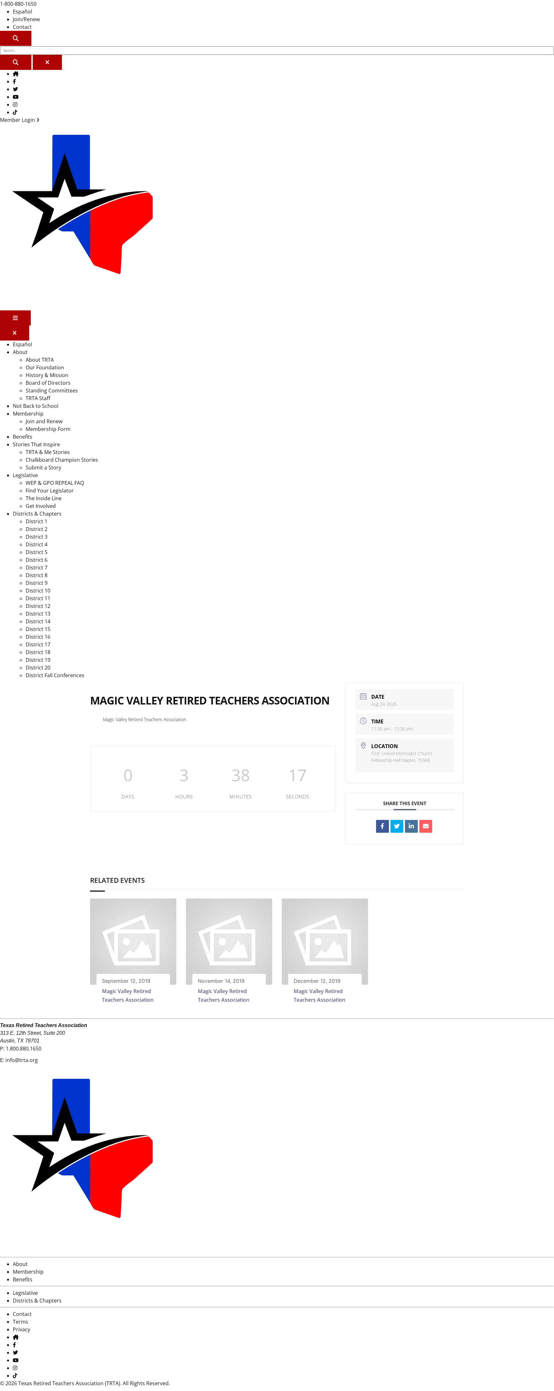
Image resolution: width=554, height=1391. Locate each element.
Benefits (22, 436)
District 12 (38, 606)
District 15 (38, 629)
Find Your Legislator (50, 490)
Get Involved (41, 506)
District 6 (36, 559)
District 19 (38, 659)
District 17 (38, 644)
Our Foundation (45, 367)
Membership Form (48, 429)
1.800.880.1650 (23, 1048)
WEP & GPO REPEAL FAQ (55, 482)
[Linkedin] (411, 826)
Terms (20, 1321)
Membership (28, 413)
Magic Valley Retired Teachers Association (144, 719)
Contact (22, 26)
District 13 (38, 613)
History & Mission (47, 375)
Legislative (25, 475)
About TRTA (40, 359)
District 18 (38, 652)
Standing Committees (52, 390)
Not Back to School (35, 405)
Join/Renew (26, 19)
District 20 (38, 667)
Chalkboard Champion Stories (62, 459)
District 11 (38, 598)
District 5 (36, 552)
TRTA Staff (38, 398)
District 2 (36, 529)
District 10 (38, 590)
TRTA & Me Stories (48, 452)
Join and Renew (44, 421)
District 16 (38, 636)
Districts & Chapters (37, 513)
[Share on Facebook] (382, 826)
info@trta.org (21, 1060)
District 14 (38, 621)
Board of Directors (48, 382)
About (20, 352)
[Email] (425, 826)
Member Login (18, 119)
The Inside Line (44, 498)
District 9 (36, 582)
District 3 (36, 536)
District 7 (36, 567)
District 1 (36, 521)
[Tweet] (396, 826)
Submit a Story (43, 467)
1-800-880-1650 (18, 3)
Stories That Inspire (36, 444)
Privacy (21, 1329)
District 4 (36, 544)
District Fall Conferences (55, 675)
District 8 (36, 575)
